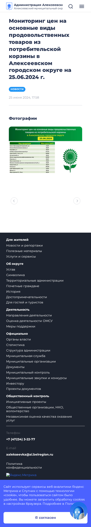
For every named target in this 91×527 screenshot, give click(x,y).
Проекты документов (23, 389)
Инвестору (15, 383)
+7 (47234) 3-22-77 (20, 439)
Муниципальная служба (25, 356)
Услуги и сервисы (21, 256)
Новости (17, 89)
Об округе (14, 264)
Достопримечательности (26, 297)
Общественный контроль (27, 396)
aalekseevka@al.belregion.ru (29, 454)
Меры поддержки (20, 326)
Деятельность (17, 310)
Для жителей (17, 240)
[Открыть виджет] (78, 511)
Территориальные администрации (35, 280)
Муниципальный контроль (28, 372)
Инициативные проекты (26, 402)
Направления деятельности (29, 315)
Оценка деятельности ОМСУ (29, 321)
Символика (15, 275)
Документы (15, 367)
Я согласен (45, 518)
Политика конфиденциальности (24, 465)
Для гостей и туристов (24, 302)
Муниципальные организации (31, 361)
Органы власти (18, 339)
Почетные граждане (22, 286)
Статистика (15, 345)
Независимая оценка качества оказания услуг (39, 418)
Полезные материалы (24, 251)
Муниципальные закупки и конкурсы (36, 378)
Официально (17, 334)
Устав (10, 269)
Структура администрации (28, 350)
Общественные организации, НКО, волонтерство (35, 409)
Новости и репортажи (24, 245)
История (13, 291)
